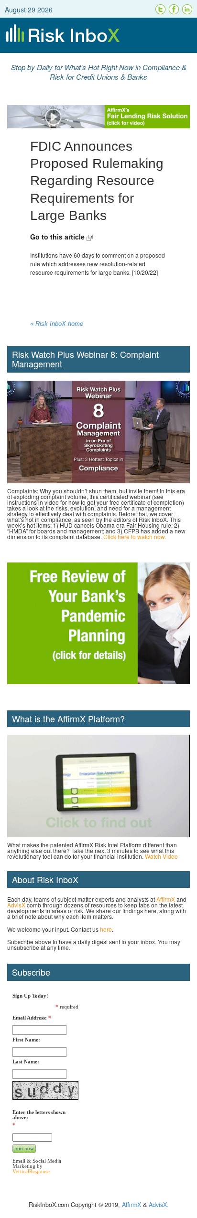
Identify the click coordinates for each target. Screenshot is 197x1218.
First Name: (26, 1039)
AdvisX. (159, 1204)
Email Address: (29, 1017)
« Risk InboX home (56, 324)
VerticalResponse (31, 1171)
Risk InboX (98, 35)
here (106, 929)
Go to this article (58, 236)
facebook (174, 9)
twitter (160, 9)
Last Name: (25, 1061)
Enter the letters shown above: (39, 1115)
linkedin (187, 9)
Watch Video (161, 856)
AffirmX (165, 899)
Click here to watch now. (134, 536)
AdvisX (16, 905)
